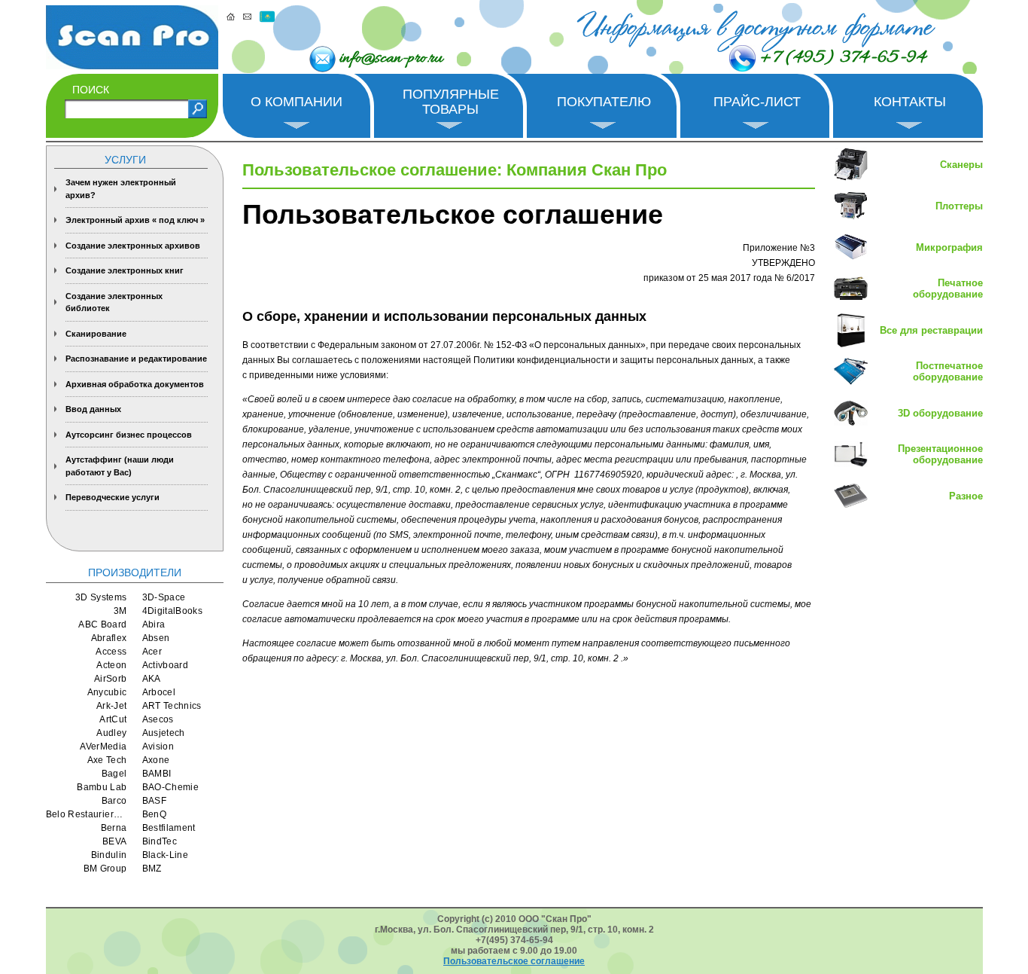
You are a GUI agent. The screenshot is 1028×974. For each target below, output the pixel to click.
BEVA (114, 841)
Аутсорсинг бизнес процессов (128, 434)
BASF (154, 800)
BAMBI (157, 773)
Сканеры (961, 164)
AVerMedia (103, 746)
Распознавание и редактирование (136, 358)
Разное (966, 496)
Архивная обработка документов (134, 384)
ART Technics (172, 706)
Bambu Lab (101, 787)
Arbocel (159, 692)
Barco (114, 800)
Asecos (158, 719)
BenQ (154, 814)
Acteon (111, 665)
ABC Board (102, 624)
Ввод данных (93, 409)
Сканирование (95, 333)
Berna (114, 828)
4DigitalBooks (172, 611)
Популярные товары (451, 102)
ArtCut (112, 719)
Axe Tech (107, 760)
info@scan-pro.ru (391, 58)
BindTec (160, 841)
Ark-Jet (111, 706)
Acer (152, 651)
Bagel (114, 773)
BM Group (105, 868)
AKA (151, 678)
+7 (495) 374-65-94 (842, 58)
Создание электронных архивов (132, 245)
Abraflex (109, 638)
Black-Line (165, 855)
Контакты (910, 101)
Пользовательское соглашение (514, 961)
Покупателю (604, 101)
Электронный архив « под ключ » (135, 219)
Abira (154, 624)
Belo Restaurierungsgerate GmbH (86, 814)
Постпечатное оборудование (948, 371)
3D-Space (164, 597)
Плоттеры (959, 206)
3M (120, 611)
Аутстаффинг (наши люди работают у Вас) (119, 466)
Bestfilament (169, 828)
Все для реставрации (931, 330)
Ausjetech (163, 733)
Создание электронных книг (124, 270)
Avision (158, 746)
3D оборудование (940, 413)
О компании (296, 101)
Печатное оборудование (948, 288)
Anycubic (107, 692)
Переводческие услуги (112, 497)
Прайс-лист (757, 101)
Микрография (949, 247)
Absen (156, 638)
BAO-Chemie (170, 787)
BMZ (152, 868)
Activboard (165, 665)
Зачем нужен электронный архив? (120, 189)
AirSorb (110, 678)
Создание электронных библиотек (114, 302)
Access (111, 651)
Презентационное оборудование (940, 454)
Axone (156, 760)
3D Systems (101, 597)
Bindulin (109, 855)
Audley (111, 733)
